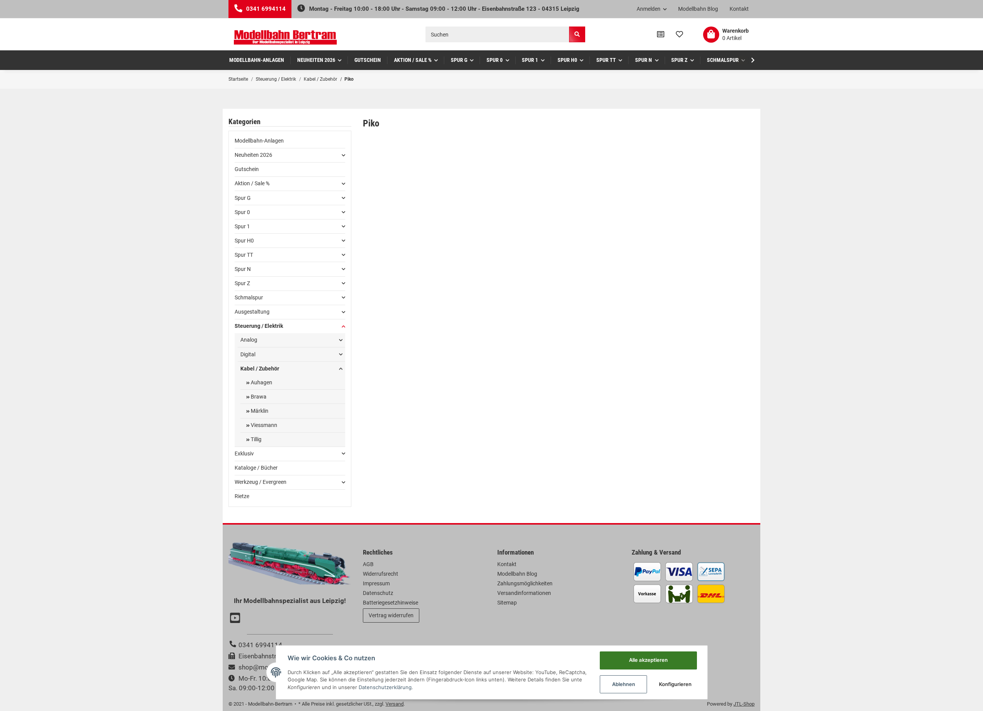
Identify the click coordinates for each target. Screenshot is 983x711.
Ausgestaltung (252, 312)
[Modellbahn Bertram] (285, 37)
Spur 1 (242, 226)
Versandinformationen (524, 593)
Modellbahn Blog (698, 9)
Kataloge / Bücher (256, 468)
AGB (368, 564)
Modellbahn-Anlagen (259, 141)
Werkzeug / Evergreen (260, 482)
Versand (395, 704)
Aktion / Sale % (252, 183)
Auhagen (261, 382)
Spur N (243, 269)
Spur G (243, 198)
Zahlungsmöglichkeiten (525, 583)
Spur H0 (244, 241)
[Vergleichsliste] (660, 34)
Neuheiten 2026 (253, 155)
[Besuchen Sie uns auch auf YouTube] (236, 619)
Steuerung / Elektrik (259, 326)
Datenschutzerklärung (385, 687)
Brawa (258, 397)
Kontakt (739, 9)
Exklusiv (244, 453)
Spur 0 (242, 212)
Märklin (259, 411)
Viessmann (263, 425)
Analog (248, 340)
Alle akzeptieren (648, 660)
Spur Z (242, 283)
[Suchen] (577, 34)
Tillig (255, 439)
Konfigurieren (675, 684)
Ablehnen (623, 684)
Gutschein (247, 169)
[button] (652, 9)
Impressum (376, 583)
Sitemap (507, 603)
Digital (247, 354)
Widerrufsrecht (380, 574)
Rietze (242, 496)
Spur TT (244, 255)
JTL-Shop (744, 704)
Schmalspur (249, 297)
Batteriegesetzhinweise (390, 603)
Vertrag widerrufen (391, 615)
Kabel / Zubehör (259, 368)
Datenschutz (378, 593)
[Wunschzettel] (679, 34)
